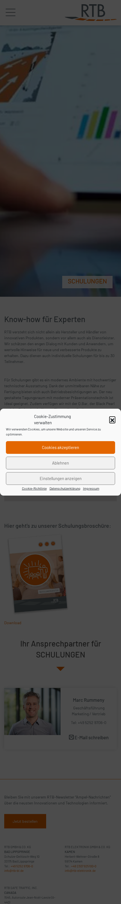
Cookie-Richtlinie (34, 488)
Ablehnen (60, 462)
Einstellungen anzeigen (61, 478)
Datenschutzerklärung (65, 488)
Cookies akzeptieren (60, 447)
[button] (112, 419)
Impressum (91, 488)
